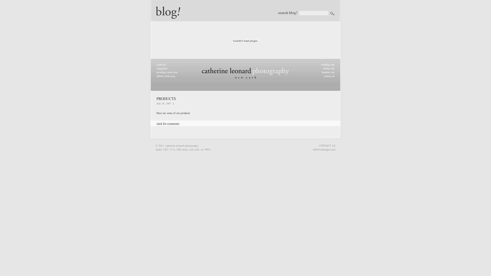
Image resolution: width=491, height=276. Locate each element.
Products (166, 98)
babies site (328, 68)
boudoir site (328, 72)
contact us (329, 76)
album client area (166, 76)
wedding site (327, 64)
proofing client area (167, 72)
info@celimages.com (324, 149)
